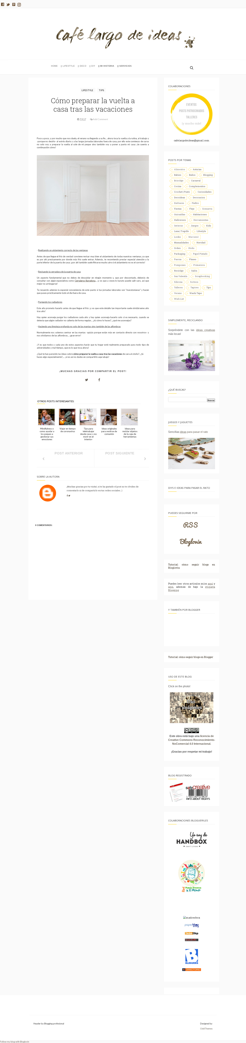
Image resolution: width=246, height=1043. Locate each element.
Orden (177, 248)
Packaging (179, 253)
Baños (192, 174)
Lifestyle (88, 90)
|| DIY (92, 66)
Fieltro (195, 203)
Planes (192, 259)
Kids (208, 225)
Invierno (178, 225)
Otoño (191, 248)
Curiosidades (205, 191)
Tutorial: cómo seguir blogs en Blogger (190, 657)
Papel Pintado (200, 253)
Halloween (180, 219)
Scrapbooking (202, 276)
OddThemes (206, 1028)
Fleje (191, 208)
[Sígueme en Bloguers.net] (191, 963)
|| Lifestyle (68, 66)
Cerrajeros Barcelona (85, 280)
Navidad (200, 242)
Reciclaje (179, 270)
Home (54, 66)
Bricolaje (178, 180)
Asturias (197, 169)
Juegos (194, 225)
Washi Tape (195, 293)
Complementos (197, 186)
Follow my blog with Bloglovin (14, 1041)
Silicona (178, 281)
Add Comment (100, 119)
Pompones (180, 264)
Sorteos (194, 281)
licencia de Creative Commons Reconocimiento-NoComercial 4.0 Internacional (191, 740)
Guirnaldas (179, 214)
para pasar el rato (194, 431)
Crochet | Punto (182, 191)
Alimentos (179, 169)
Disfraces (179, 203)
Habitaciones (200, 214)
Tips (101, 90)
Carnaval (195, 180)
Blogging (208, 174)
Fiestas (178, 208)
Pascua (177, 259)
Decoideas (179, 197)
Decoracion (199, 197)
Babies (177, 174)
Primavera (199, 264)
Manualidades (181, 242)
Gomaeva (207, 208)
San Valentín (180, 276)
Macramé (193, 236)
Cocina (177, 186)
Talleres (178, 287)
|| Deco (82, 66)
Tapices (194, 287)
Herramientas (200, 219)
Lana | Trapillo (181, 231)
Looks (177, 236)
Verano (178, 293)
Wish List (179, 298)
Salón (194, 270)
